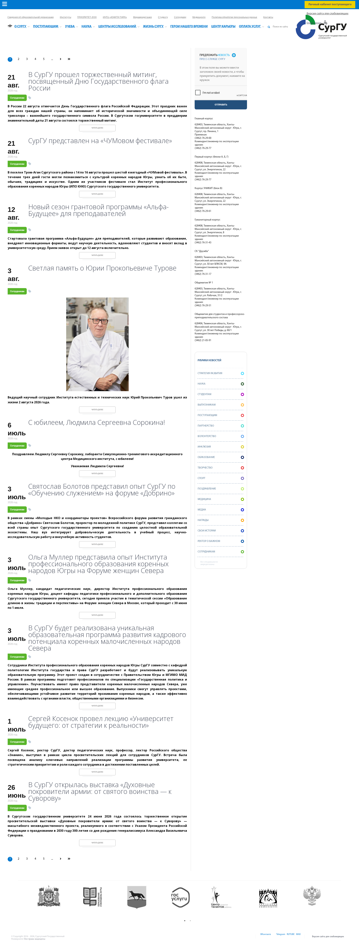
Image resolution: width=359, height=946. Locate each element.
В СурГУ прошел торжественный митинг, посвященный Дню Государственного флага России (98, 81)
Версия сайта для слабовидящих (327, 13)
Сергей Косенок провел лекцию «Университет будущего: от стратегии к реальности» (101, 722)
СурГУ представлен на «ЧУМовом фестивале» (100, 140)
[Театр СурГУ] (144, 901)
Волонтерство (207, 436)
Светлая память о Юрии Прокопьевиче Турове (102, 268)
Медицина (204, 499)
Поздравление (207, 488)
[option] (56, 901)
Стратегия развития (210, 373)
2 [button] (190, 921)
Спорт (201, 478)
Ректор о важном (209, 541)
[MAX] (298, 937)
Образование (206, 457)
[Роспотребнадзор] (320, 901)
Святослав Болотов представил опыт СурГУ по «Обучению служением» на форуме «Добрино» (101, 489)
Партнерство (206, 425)
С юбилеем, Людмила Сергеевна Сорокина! (96, 422)
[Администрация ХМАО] (56, 901)
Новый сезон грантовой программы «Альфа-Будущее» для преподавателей (98, 210)
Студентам (204, 394)
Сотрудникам (17, 97)
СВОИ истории (207, 530)
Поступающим (207, 415)
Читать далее (97, 128)
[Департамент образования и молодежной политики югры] (100, 901)
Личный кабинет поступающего (330, 4)
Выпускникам (207, 405)
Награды (203, 520)
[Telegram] (280, 937)
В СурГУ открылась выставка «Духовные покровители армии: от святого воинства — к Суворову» (99, 791)
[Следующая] (60, 59)
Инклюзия (204, 446)
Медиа (202, 509)
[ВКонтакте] (265, 937)
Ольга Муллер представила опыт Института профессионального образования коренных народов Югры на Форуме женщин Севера (98, 564)
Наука (201, 384)
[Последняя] (69, 59)
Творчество (205, 467)
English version (314, 23)
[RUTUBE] (290, 937)
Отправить (221, 105)
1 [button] (185, 921)
